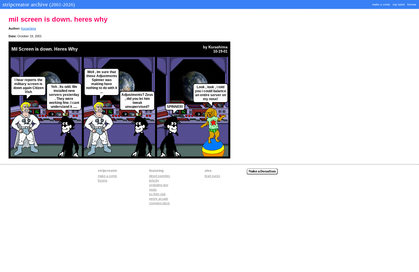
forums (411, 4)
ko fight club (157, 194)
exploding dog (158, 185)
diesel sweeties (159, 176)
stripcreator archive (38, 4)
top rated (399, 4)
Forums (102, 180)
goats (153, 189)
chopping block (159, 203)
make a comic (381, 4)
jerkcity (154, 180)
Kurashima (28, 28)
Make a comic (107, 176)
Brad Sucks (212, 176)
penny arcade (158, 198)
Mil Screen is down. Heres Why (44, 49)
